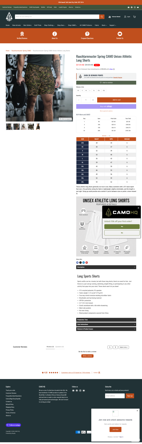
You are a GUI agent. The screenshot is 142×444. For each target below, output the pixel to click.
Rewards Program (117, 77)
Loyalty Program (63, 7)
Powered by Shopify (10, 433)
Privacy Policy (10, 410)
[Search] (101, 17)
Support (112, 25)
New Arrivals (16, 25)
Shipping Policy (10, 407)
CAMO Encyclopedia (34, 7)
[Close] (138, 208)
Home (8, 25)
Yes (122, 226)
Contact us (77, 7)
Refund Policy (9, 404)
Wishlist (43, 7)
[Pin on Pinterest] (86, 262)
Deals (104, 25)
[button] (127, 17)
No (122, 233)
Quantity (78, 95)
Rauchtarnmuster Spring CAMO (21, 51)
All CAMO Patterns (86, 25)
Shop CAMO (72, 25)
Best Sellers (27, 25)
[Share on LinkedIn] (83, 262)
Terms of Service (10, 413)
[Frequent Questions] (87, 36)
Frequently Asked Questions (20, 7)
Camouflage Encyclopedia (13, 399)
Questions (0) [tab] (59, 346)
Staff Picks (37, 25)
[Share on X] (80, 262)
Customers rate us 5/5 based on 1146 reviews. (75, 373)
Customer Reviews (7, 7)
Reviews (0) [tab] (50, 346)
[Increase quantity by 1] (93, 100)
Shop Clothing (49, 25)
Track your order (10, 390)
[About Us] (54, 36)
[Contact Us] (120, 36)
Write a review (87, 356)
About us (71, 7)
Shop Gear (60, 25)
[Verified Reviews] (22, 36)
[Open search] (109, 347)
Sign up (130, 396)
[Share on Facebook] (77, 262)
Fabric (55, 7)
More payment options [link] (106, 111)
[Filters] (115, 347)
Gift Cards (49, 7)
